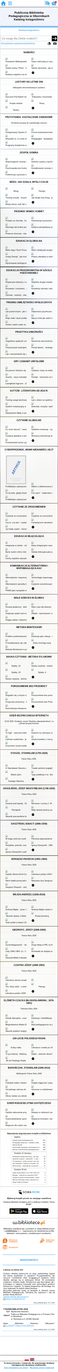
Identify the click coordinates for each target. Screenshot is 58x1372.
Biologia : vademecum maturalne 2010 (25, 1175)
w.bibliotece (12, 1231)
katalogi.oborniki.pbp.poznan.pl (15, 1297)
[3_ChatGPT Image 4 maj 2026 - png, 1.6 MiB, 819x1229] (18, 1325)
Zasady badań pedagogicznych (23, 1140)
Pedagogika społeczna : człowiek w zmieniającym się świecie (32, 1142)
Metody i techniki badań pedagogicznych (26, 1149)
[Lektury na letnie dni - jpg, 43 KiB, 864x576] (14, 1299)
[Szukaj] (54, 38)
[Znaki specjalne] (55, 43)
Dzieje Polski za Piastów (20, 1182)
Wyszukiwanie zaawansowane (14, 43)
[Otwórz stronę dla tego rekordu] (16, 59)
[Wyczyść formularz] (49, 43)
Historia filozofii (17, 1145)
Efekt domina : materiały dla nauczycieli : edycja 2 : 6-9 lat (31, 1166)
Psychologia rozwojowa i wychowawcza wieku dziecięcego (31, 1147)
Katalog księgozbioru (29, 30)
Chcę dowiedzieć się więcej (16, 1368)
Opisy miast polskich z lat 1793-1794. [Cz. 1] (27, 1173)
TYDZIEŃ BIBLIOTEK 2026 (15, 1309)
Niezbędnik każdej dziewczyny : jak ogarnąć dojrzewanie (31, 1156)
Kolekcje (31, 43)
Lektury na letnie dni (13, 1270)
